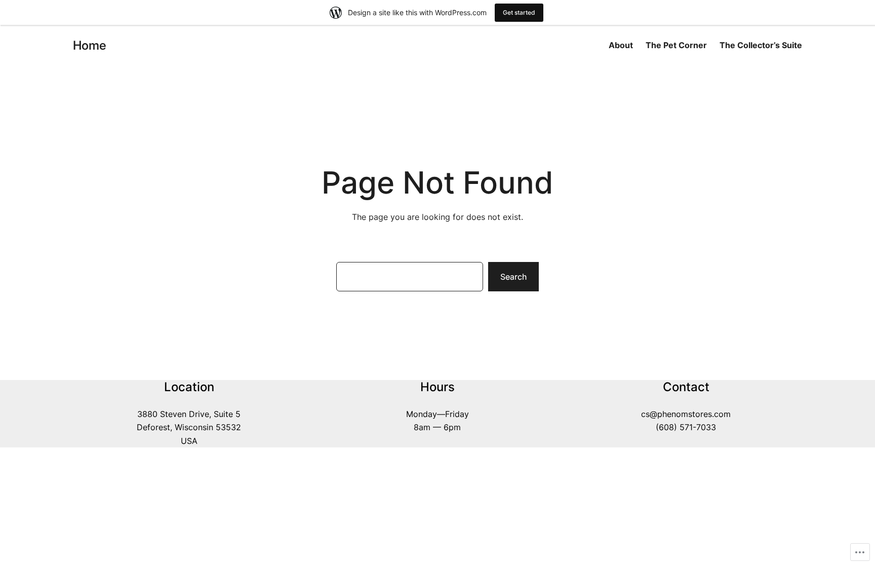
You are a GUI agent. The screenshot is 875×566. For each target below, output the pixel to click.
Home (89, 45)
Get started (519, 12)
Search (513, 277)
